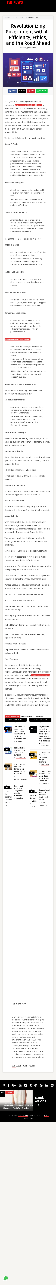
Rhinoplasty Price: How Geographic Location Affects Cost (19, 790)
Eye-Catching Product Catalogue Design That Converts (44, 757)
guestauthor (31, 48)
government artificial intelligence (28, 105)
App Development (27, 716)
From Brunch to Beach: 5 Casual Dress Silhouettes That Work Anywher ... (19, 1107)
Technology (39, 716)
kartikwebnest (21, 758)
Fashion (9, 1093)
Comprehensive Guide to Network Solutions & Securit (45, 795)
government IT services (41, 675)
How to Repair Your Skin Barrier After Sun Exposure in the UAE (19, 769)
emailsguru (45, 783)
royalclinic (19, 798)
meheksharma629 (20, 779)
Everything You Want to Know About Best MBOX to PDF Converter (45, 776)
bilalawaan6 (20, 741)
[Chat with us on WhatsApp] (6, 1278)
